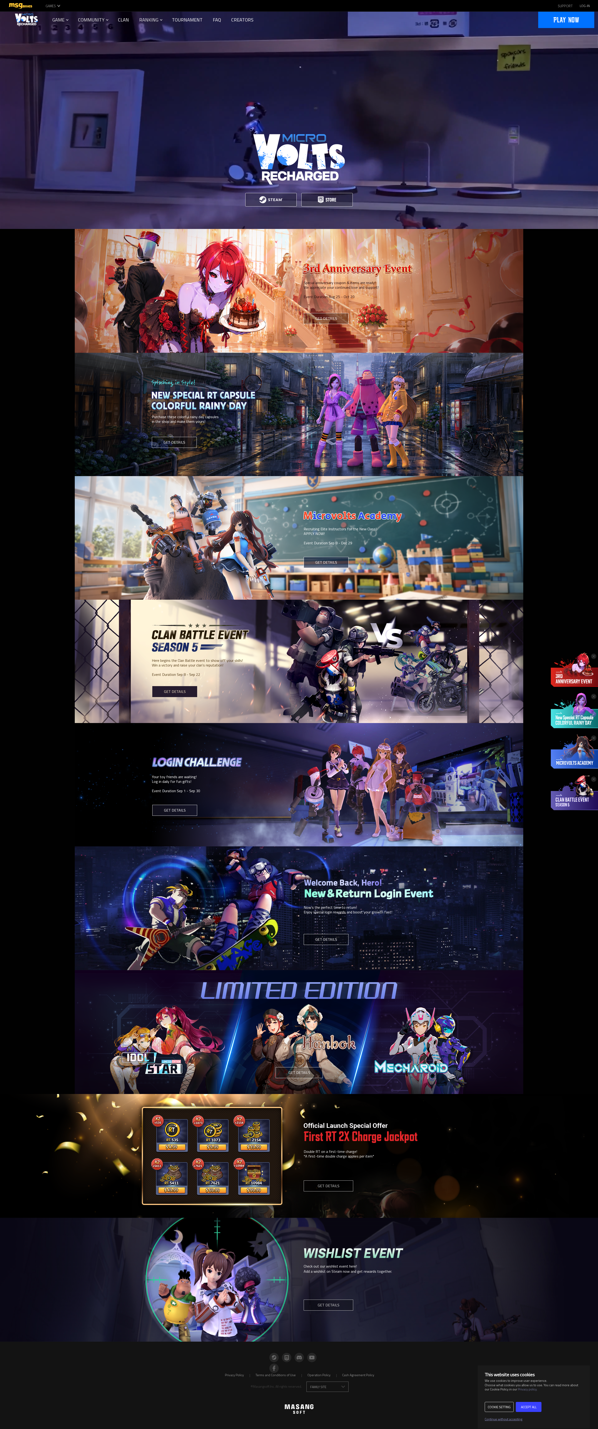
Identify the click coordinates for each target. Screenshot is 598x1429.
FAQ (217, 19)
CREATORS (242, 19)
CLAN (123, 19)
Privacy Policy (234, 1374)
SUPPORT (565, 6)
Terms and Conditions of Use (276, 1374)
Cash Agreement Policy (358, 1374)
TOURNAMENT (187, 19)
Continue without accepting (503, 1419)
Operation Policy (319, 1374)
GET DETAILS (326, 318)
